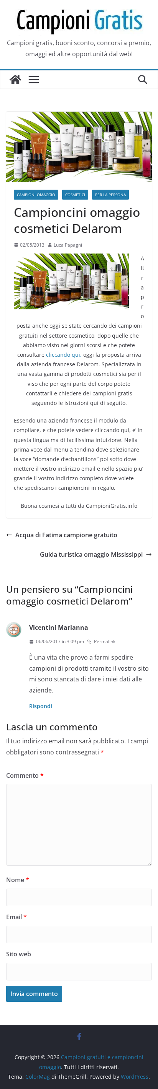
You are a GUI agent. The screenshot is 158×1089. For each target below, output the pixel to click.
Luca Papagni (68, 245)
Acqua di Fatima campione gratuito (66, 535)
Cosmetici (75, 194)
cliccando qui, (64, 354)
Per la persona (110, 194)
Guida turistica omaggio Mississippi (91, 554)
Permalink (104, 641)
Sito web (18, 954)
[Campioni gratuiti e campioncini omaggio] (15, 79)
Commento (25, 775)
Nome (17, 880)
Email (16, 917)
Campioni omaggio (36, 194)
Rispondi (40, 706)
